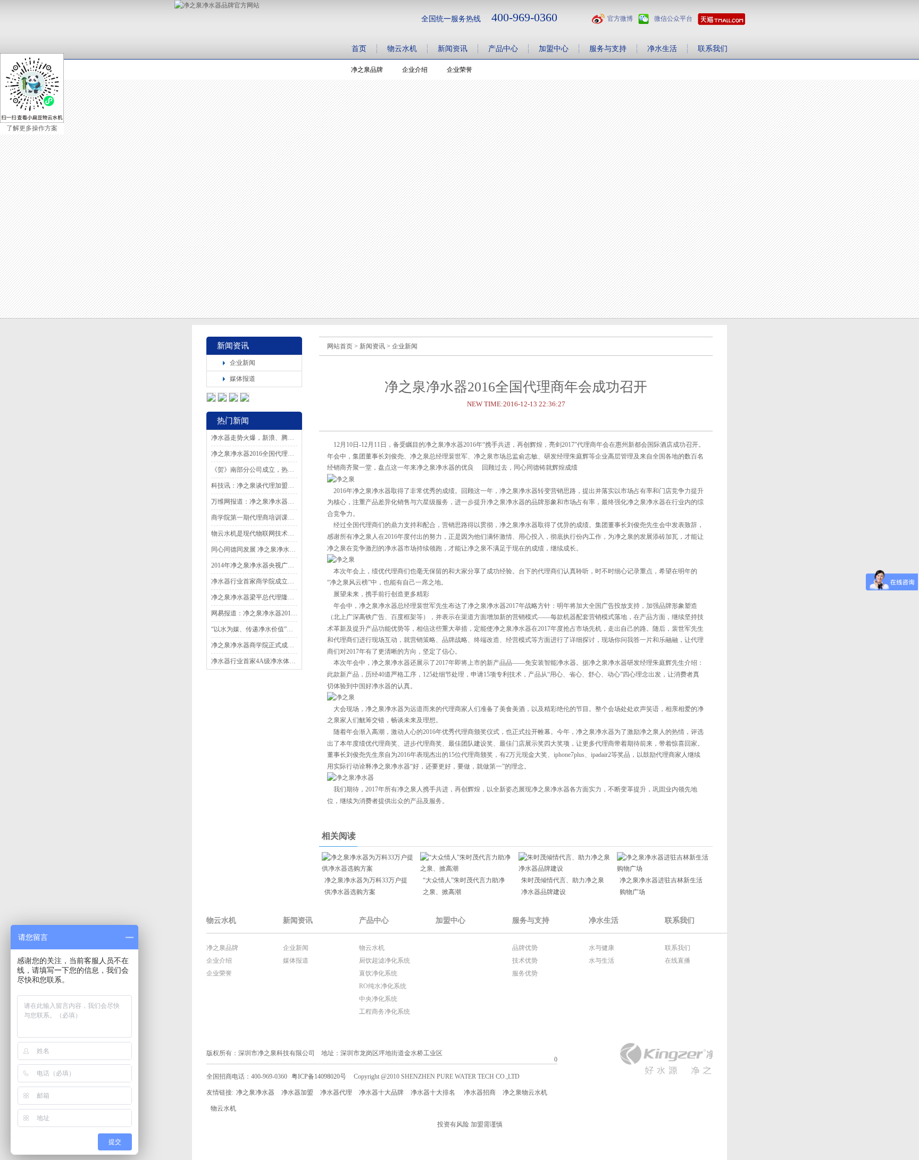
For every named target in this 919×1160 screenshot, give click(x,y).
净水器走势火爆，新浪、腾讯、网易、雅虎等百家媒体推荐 (254, 437)
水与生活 (601, 960)
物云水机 (372, 948)
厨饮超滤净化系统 (384, 960)
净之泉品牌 (222, 948)
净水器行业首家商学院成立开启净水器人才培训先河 (254, 581)
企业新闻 (242, 362)
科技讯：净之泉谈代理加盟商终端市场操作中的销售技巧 (254, 485)
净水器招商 (480, 1092)
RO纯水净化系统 (382, 986)
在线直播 (677, 960)
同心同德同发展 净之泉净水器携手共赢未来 (254, 549)
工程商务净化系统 (384, 1011)
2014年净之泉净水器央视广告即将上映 (254, 565)
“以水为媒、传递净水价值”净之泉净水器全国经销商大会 (254, 629)
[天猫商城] (721, 19)
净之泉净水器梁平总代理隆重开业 (254, 597)
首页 (359, 49)
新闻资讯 (372, 346)
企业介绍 (219, 960)
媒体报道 (242, 378)
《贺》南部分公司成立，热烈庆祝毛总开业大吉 (254, 469)
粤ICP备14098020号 (318, 1076)
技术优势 (525, 960)
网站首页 (340, 346)
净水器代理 (336, 1092)
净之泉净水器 (255, 1092)
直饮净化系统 (378, 973)
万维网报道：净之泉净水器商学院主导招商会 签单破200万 (254, 501)
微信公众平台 (673, 18)
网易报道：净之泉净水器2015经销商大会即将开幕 (254, 613)
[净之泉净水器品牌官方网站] (217, 5)
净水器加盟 (297, 1092)
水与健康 (601, 948)
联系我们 (677, 948)
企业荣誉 (219, 973)
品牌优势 (525, 948)
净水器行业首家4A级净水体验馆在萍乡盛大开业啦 (254, 661)
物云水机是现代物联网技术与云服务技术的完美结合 (254, 533)
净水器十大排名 (433, 1092)
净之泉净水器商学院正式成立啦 (254, 645)
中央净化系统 (378, 999)
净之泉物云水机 (525, 1092)
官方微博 (620, 18)
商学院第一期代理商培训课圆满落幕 (254, 517)
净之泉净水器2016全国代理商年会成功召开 (254, 453)
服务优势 (525, 973)
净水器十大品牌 (381, 1092)
